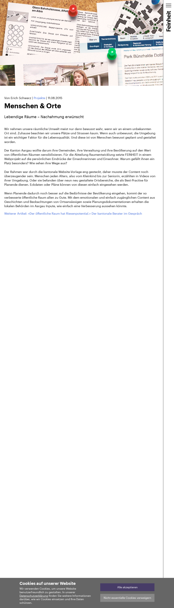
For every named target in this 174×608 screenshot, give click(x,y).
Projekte (39, 98)
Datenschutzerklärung (34, 595)
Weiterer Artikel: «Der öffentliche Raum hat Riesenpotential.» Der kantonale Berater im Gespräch (73, 213)
